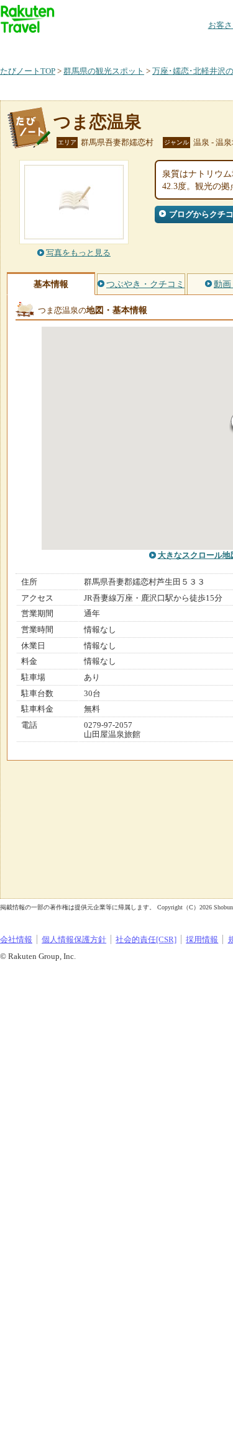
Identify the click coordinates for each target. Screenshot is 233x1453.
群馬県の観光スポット (103, 71)
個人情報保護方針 (74, 939)
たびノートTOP (27, 71)
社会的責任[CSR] (146, 939)
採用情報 (202, 939)
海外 (94, 46)
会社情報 (16, 939)
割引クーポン (196, 46)
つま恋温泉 (97, 121)
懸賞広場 (145, 46)
